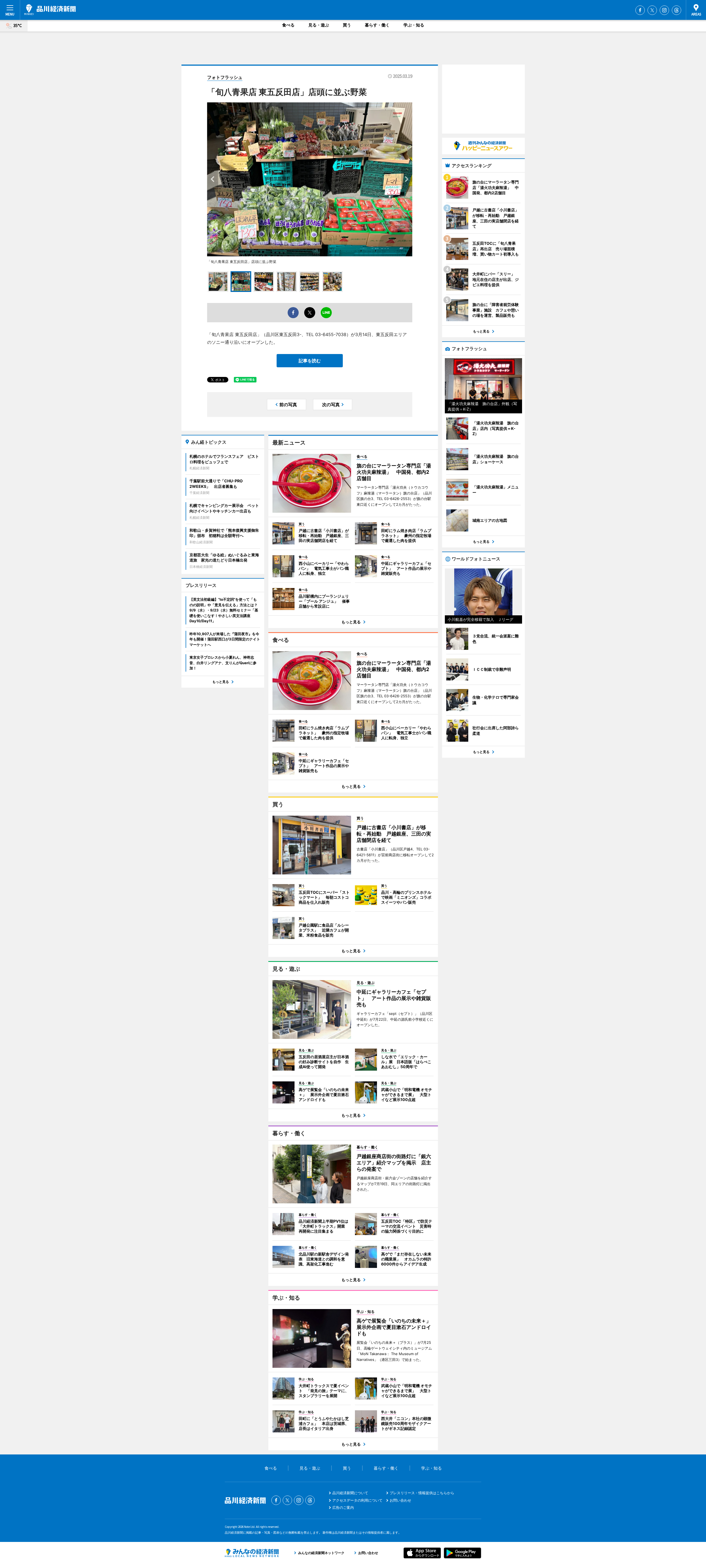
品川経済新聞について (350, 1493)
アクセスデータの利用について (357, 1500)
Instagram (664, 10)
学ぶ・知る (413, 25)
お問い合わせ (400, 1500)
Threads (676, 10)
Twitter (652, 10)
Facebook (640, 10)
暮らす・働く (377, 25)
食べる (288, 25)
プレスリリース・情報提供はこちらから (422, 1493)
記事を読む (310, 360)
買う (347, 25)
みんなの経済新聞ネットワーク (252, 1553)
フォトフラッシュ (224, 77)
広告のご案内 (343, 1507)
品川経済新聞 (50, 9)
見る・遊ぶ (318, 25)
